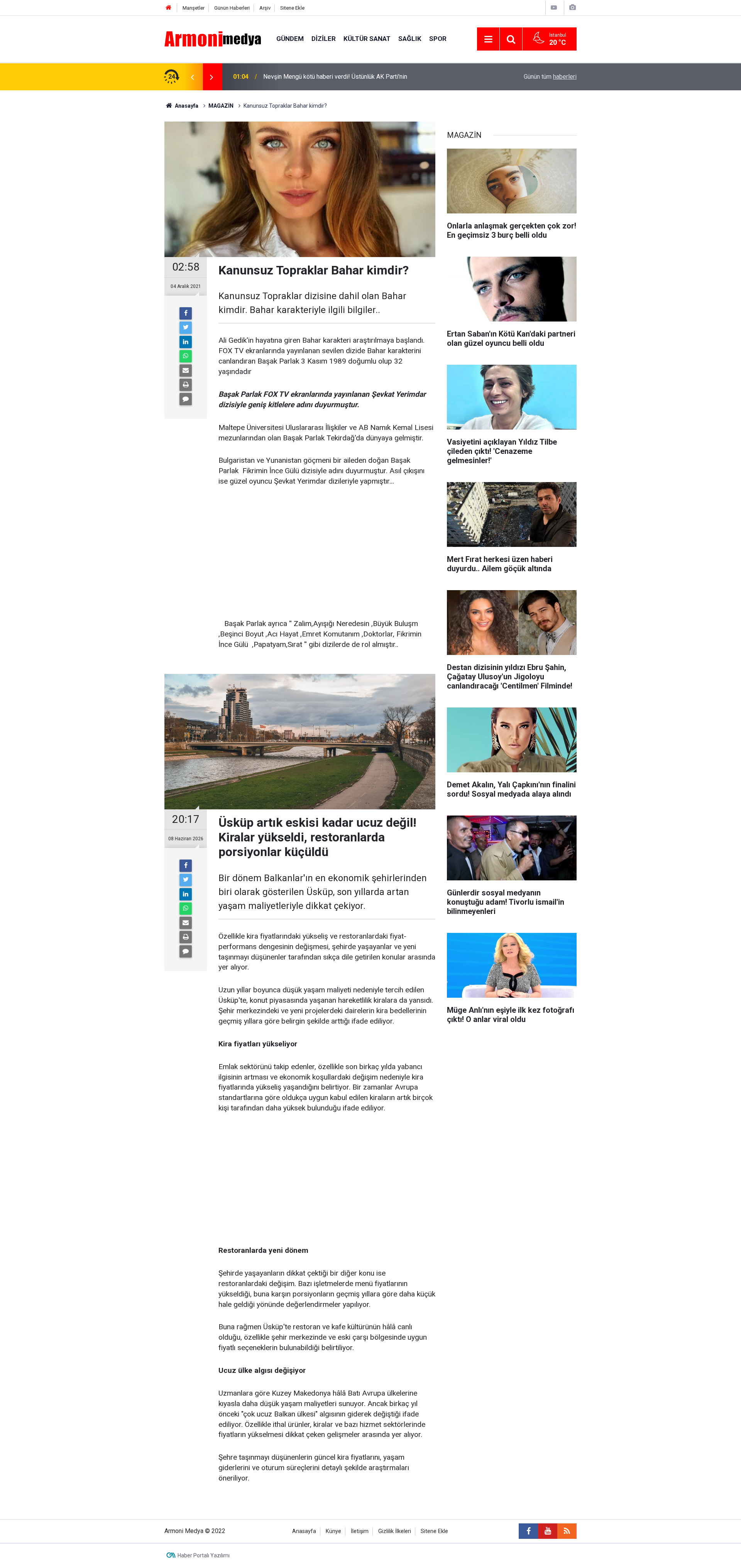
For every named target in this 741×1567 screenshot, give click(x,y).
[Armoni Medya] (212, 38)
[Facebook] (185, 313)
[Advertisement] (326, 553)
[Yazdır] (185, 385)
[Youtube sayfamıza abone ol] (547, 1531)
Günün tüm (550, 76)
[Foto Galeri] (572, 7)
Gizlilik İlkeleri (394, 1531)
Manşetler (194, 8)
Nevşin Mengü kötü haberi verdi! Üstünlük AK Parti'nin (335, 76)
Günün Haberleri (232, 8)
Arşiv (265, 8)
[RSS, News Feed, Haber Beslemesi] (567, 1531)
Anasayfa (304, 1531)
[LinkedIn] (185, 342)
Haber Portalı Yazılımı (204, 1555)
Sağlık (409, 38)
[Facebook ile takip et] (528, 1531)
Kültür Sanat (367, 38)
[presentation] (192, 76)
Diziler (323, 38)
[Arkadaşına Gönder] (185, 370)
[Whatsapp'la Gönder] (185, 356)
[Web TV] (554, 7)
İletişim (360, 1531)
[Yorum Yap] (185, 399)
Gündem (290, 38)
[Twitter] (185, 328)
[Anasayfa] (168, 8)
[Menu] (488, 39)
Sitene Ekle (292, 8)
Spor (438, 38)
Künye (333, 1531)
